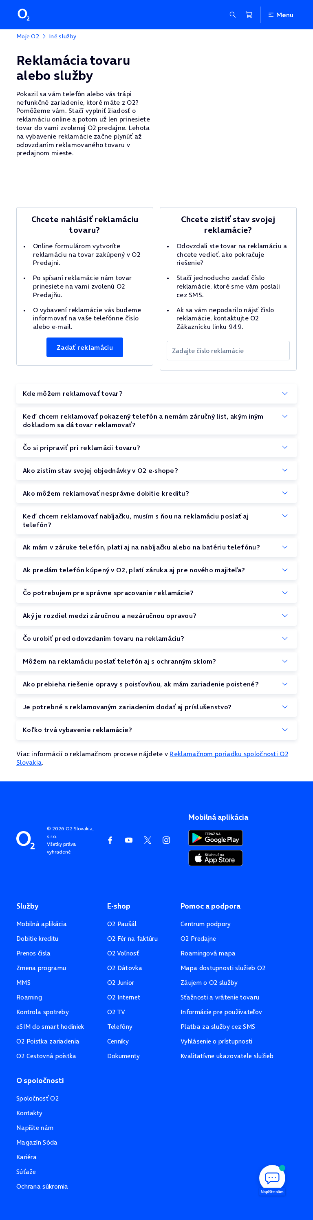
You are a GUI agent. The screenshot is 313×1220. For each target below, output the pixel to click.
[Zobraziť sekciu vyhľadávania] (233, 15)
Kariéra (26, 1157)
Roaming (29, 997)
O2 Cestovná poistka (46, 1056)
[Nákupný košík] (249, 15)
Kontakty (29, 1113)
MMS (23, 982)
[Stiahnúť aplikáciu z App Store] (215, 857)
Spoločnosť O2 (37, 1098)
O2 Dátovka (124, 968)
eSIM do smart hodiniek (50, 1026)
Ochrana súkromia (42, 1186)
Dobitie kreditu (37, 938)
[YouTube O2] (129, 840)
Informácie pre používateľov (221, 1012)
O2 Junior (120, 982)
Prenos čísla (33, 953)
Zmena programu (41, 968)
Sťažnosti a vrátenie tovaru (220, 997)
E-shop (118, 906)
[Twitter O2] (147, 840)
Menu (284, 14)
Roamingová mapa (208, 953)
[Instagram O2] (166, 840)
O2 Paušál (122, 924)
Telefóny (119, 1026)
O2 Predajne (198, 938)
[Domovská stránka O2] (25, 839)
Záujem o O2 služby (209, 982)
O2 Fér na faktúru (132, 938)
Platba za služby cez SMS (218, 1026)
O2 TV (116, 1012)
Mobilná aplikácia (41, 924)
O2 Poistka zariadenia (47, 1041)
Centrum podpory (206, 924)
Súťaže (26, 1171)
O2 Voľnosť (123, 953)
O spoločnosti (40, 1080)
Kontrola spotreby (42, 1012)
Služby (27, 906)
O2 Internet (123, 997)
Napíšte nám (34, 1127)
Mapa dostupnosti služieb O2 (223, 968)
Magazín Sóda (37, 1142)
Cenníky (118, 1041)
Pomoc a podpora (210, 906)
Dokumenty (123, 1056)
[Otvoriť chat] (272, 1179)
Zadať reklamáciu (85, 347)
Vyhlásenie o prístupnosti (217, 1041)
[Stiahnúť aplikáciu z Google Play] (215, 836)
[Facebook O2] (110, 840)
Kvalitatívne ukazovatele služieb (227, 1056)
